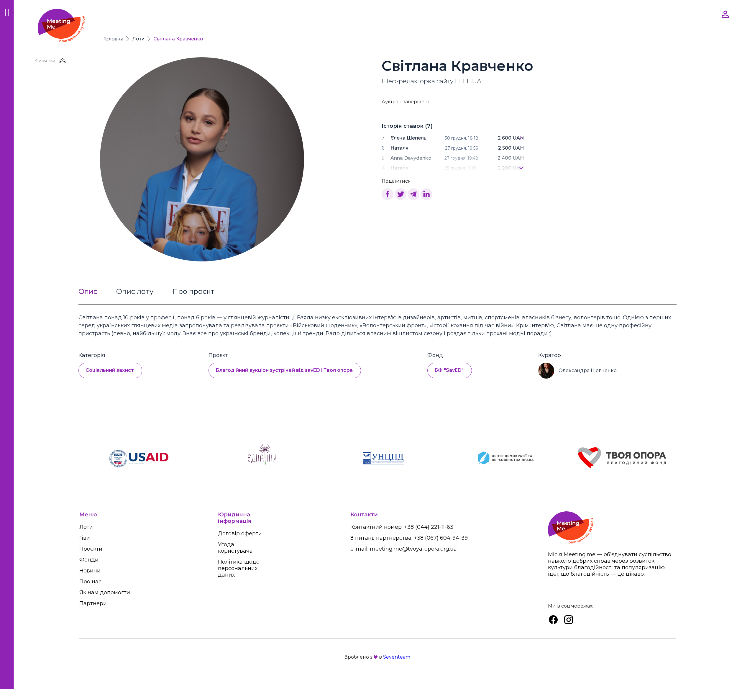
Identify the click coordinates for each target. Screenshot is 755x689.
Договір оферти (240, 533)
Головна (113, 39)
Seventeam (396, 657)
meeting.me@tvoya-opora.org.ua (413, 549)
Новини (90, 570)
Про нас (90, 581)
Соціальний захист (110, 370)
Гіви (84, 538)
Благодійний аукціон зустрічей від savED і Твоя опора (284, 370)
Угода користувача (235, 547)
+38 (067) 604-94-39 (441, 538)
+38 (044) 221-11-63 (428, 527)
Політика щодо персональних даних (239, 568)
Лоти (138, 39)
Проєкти (90, 549)
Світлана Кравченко (178, 39)
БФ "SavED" (449, 370)
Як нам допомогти (104, 592)
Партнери (93, 603)
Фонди (89, 560)
